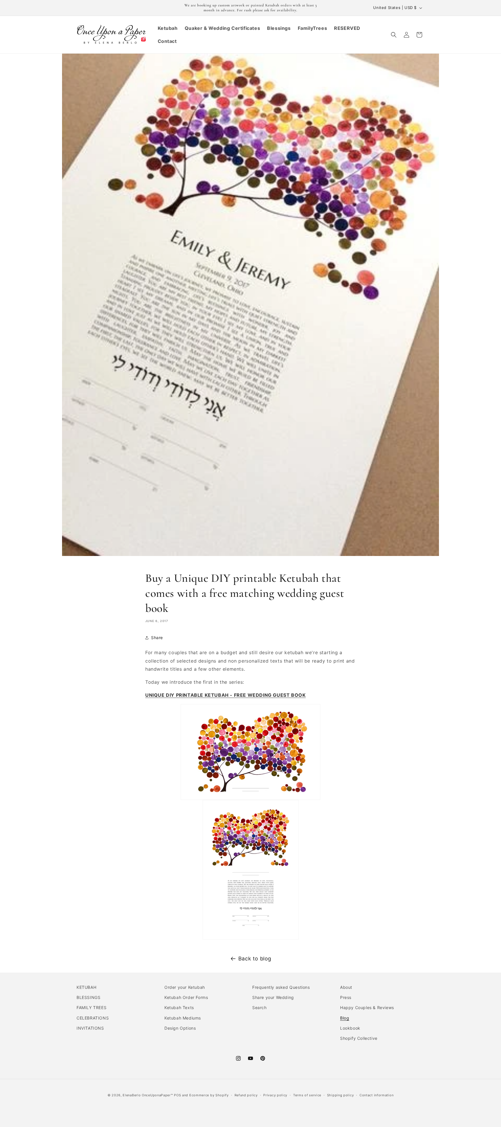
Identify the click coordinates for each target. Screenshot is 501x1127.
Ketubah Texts (179, 1007)
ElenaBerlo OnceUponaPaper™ (148, 1095)
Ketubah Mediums (182, 1017)
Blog (344, 1017)
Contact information (376, 1095)
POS (177, 1095)
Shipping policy (340, 1095)
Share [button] (157, 637)
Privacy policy (275, 1095)
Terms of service (307, 1095)
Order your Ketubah (184, 987)
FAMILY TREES (91, 1007)
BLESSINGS (88, 997)
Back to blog (254, 958)
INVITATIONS (90, 1028)
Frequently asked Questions (281, 987)
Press (345, 997)
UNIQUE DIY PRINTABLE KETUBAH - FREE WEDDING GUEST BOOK (225, 695)
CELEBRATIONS (93, 1017)
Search (259, 1007)
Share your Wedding (273, 997)
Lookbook (350, 1028)
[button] (393, 34)
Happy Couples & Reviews (367, 1007)
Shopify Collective (358, 1038)
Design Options (180, 1028)
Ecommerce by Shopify (209, 1095)
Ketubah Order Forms (186, 997)
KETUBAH (86, 987)
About (346, 987)
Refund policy (246, 1095)
